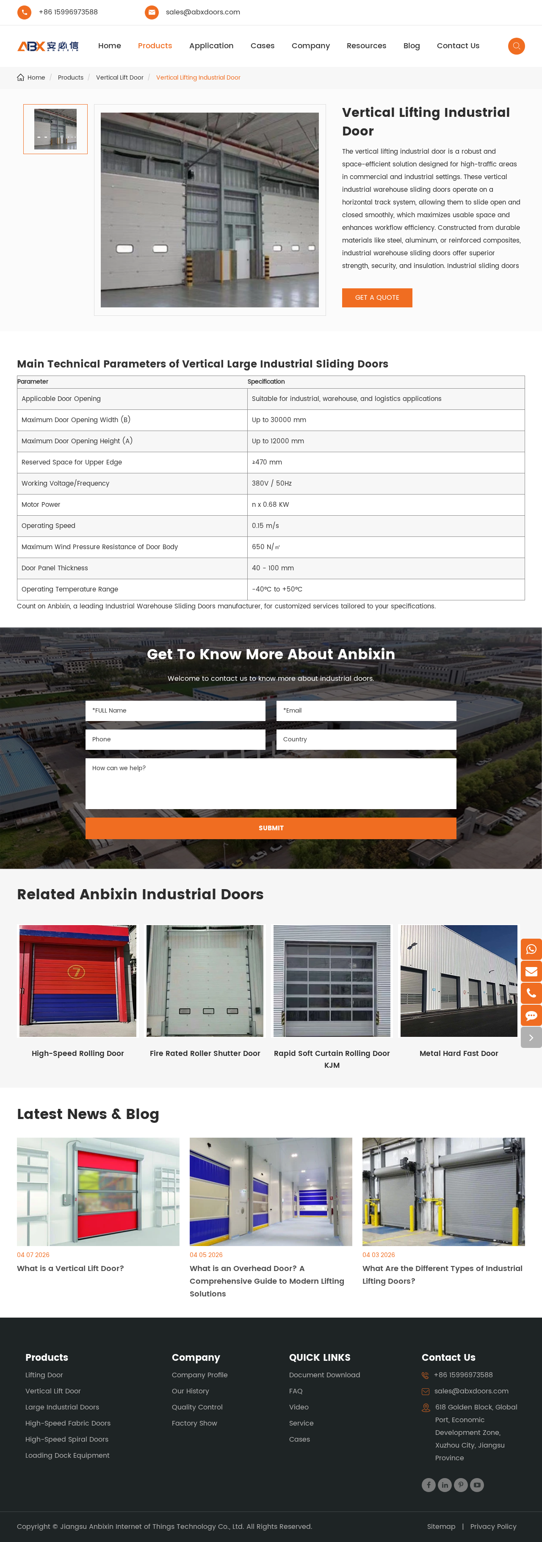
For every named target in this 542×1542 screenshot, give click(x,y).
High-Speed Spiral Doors (66, 1439)
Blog (412, 46)
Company (311, 46)
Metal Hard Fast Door (459, 1054)
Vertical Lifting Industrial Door (198, 78)
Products (155, 46)
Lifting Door (44, 1375)
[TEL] (531, 993)
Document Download (324, 1375)
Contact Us (458, 46)
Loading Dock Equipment (67, 1455)
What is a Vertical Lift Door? (70, 1269)
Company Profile (200, 1375)
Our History (190, 1391)
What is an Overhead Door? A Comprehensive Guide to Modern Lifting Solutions (267, 1281)
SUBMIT (271, 828)
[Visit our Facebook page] (429, 1485)
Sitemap (441, 1526)
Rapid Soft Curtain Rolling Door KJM (332, 1060)
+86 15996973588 (68, 12)
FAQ (296, 1391)
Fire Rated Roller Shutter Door (205, 1054)
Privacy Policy (493, 1526)
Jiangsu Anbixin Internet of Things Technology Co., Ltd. (153, 1526)
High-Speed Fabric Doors (68, 1423)
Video (299, 1407)
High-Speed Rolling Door (78, 1054)
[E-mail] (531, 971)
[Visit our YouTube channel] (477, 1485)
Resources (367, 46)
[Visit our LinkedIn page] (445, 1485)
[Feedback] (531, 1015)
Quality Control (197, 1407)
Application (211, 46)
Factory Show (194, 1423)
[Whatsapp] (531, 949)
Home (109, 46)
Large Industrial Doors (62, 1407)
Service (301, 1423)
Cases (263, 46)
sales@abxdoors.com (203, 12)
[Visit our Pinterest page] (461, 1485)
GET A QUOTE (377, 297)
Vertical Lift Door (120, 78)
